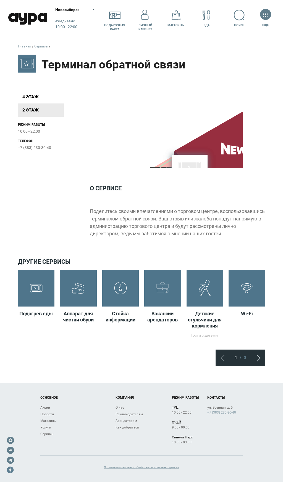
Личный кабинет (145, 27)
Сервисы (47, 434)
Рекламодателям (129, 414)
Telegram (10, 460)
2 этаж (30, 110)
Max (10, 440)
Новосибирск (67, 9)
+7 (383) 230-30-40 (34, 147)
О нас (120, 407)
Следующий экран (257, 358)
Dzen (10, 470)
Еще (265, 25)
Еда (206, 25)
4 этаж (30, 96)
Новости (47, 414)
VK (10, 450)
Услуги (45, 427)
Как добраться (127, 427)
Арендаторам (126, 421)
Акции (45, 407)
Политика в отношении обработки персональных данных (141, 467)
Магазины (176, 25)
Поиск (239, 25)
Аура (27, 18)
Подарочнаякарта (114, 27)
